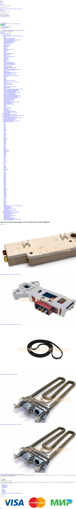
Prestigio (5, 178)
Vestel (5, 199)
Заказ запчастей (4, 490)
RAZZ (5, 181)
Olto (4, 174)
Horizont (5, 153)
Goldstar (5, 148)
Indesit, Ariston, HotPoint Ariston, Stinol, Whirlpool (11, 75)
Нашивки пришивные (7, 214)
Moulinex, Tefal (6, 51)
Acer (4, 122)
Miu (4, 168)
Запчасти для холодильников (8, 66)
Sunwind (5, 191)
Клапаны (5, 55)
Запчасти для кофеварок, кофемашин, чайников (11, 89)
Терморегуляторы (6, 71)
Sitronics (5, 187)
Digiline (5, 138)
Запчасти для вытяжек (7, 107)
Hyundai (5, 152)
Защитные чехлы (6, 209)
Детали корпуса (6, 109)
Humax (5, 155)
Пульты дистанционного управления (7, 121)
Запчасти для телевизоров (6, 113)
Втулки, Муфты (6, 46)
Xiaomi (5, 202)
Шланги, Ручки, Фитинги (8, 83)
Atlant (5, 74)
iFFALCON (5, 161)
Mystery (5, 166)
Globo (5, 149)
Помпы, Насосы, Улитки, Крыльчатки (9, 64)
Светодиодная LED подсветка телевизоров (10, 114)
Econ (4, 144)
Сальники (5, 59)
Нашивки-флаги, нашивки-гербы (9, 218)
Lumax (5, 165)
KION (5, 163)
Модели (3, 489)
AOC (4, 125)
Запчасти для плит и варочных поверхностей (10, 94)
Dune (4, 139)
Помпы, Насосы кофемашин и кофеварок (10, 91)
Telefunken (5, 195)
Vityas (5, 198)
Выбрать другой (7, 16)
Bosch (5, 37)
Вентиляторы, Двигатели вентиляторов (10, 67)
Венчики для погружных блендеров (9, 38)
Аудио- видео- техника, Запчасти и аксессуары (9, 119)
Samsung (5, 182)
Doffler (5, 142)
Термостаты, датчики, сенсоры (8, 100)
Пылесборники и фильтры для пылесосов (10, 86)
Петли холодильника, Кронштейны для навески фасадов (12, 69)
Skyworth (5, 189)
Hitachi (5, 151)
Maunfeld (5, 167)
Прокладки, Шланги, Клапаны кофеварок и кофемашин (12, 92)
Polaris (5, 52)
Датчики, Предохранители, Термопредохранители (11, 90)
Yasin (4, 203)
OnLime (5, 173)
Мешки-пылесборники (7, 87)
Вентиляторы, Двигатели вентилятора (9, 41)
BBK (4, 128)
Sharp (4, 185)
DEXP (5, 135)
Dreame (5, 141)
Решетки (5, 47)
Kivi (4, 162)
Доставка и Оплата (5, 485)
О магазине (4, 484)
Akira (4, 124)
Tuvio (4, 197)
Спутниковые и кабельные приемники (10, 208)
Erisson (5, 143)
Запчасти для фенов (7, 112)
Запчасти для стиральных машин (9, 53)
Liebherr (5, 79)
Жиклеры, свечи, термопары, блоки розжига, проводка (12, 95)
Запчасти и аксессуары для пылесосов (9, 80)
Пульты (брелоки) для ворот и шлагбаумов (10, 210)
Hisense (5, 156)
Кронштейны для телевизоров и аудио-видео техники (12, 120)
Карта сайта (4, 492)
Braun (5, 36)
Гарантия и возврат (5, 486)
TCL (4, 196)
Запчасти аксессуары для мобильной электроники (9, 116)
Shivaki (5, 184)
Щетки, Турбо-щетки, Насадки (8, 84)
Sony (4, 183)
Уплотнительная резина (7, 73)
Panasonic (5, 176)
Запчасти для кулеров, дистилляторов (9, 111)
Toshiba (5, 194)
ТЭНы (5, 61)
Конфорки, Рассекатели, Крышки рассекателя (11, 96)
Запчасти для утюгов (7, 110)
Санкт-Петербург (6, 14)
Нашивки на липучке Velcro (8, 213)
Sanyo (5, 186)
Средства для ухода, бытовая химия (9, 56)
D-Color (5, 137)
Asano (5, 126)
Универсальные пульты (7, 211)
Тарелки (5, 44)
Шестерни (5, 48)
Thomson (5, 193)
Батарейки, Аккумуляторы (8, 207)
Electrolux (5, 78)
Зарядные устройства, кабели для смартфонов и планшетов (13, 117)
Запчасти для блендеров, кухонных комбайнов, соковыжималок (13, 35)
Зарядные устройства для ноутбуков (9, 118)
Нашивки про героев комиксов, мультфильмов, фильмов (12, 219)
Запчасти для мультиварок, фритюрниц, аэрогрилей (11, 101)
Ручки (5, 70)
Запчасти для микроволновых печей (9, 40)
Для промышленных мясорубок (8, 49)
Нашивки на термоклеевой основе (9, 212)
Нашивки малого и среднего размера (9, 215)
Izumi (4, 159)
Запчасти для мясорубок (7, 45)
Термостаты (5, 105)
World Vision (6, 201)
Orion (4, 172)
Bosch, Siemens (6, 50)
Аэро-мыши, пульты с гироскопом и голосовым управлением (13, 205)
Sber (4, 190)
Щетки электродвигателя (7, 103)
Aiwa (4, 123)
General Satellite (6, 150)
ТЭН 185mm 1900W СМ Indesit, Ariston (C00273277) (8, 424)
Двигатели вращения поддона (8, 42)
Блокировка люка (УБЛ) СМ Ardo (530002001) (7, 274)
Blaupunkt (5, 129)
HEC (4, 158)
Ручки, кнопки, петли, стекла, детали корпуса (11, 97)
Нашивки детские (6, 216)
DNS (4, 136)
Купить (20, 274)
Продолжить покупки (3, 7)
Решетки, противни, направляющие (9, 99)
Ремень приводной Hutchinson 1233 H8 (6, 374)
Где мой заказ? (2, 32)
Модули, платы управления (8, 108)
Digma (5, 140)
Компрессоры (6, 68)
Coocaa (5, 133)
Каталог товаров (5, 33)
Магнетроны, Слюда (7, 43)
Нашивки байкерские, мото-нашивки (9, 217)
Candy (5, 132)
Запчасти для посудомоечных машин (9, 62)
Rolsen (5, 180)
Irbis (4, 160)
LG (4, 77)
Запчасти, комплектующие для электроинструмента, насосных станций (13, 115)
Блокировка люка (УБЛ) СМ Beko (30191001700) (7, 324)
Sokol (4, 188)
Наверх (1, 508)
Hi (4, 157)
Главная (1, 33)
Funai (4, 146)
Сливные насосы (6, 60)
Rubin (5, 179)
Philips (5, 175)
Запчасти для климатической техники (9, 93)
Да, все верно (2, 16)
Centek (5, 134)
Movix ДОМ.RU (6, 169)
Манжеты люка (6, 57)
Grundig (5, 147)
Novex (5, 170)
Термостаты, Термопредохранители (9, 102)
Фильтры (5, 65)
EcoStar (5, 145)
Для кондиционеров (7, 206)
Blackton (5, 130)
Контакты (3, 491)
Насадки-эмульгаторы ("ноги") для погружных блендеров (12, 39)
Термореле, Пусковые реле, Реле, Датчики (10, 72)
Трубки (5, 82)
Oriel (4, 171)
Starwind (5, 192)
